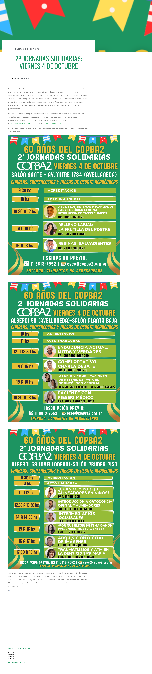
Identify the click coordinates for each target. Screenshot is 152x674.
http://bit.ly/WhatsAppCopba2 (21, 124)
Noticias (34, 49)
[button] (48, 653)
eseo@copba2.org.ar (52, 124)
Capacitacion (20, 49)
